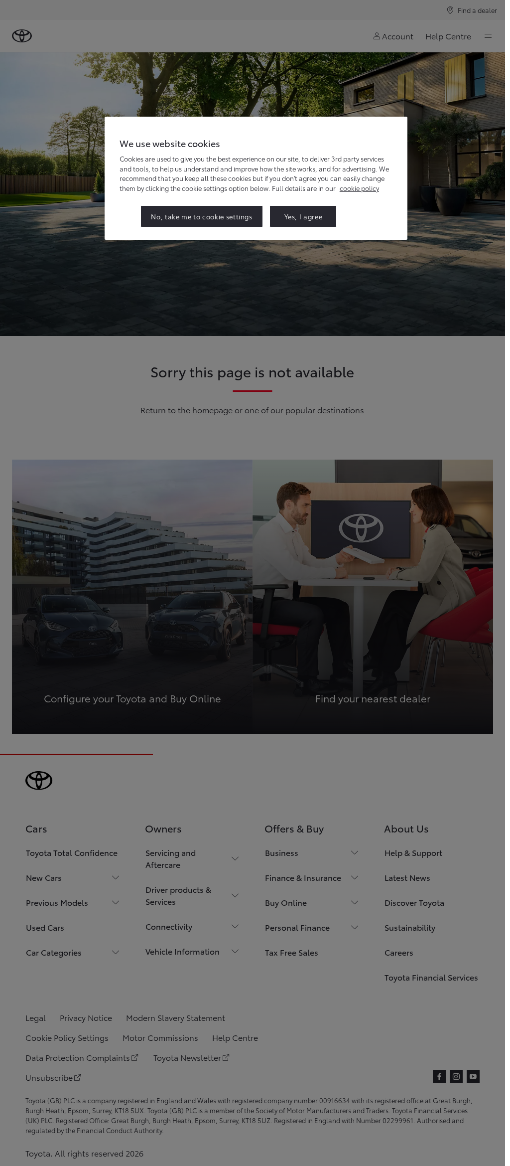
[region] (256, 178)
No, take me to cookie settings (202, 216)
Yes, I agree (303, 216)
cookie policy (359, 187)
